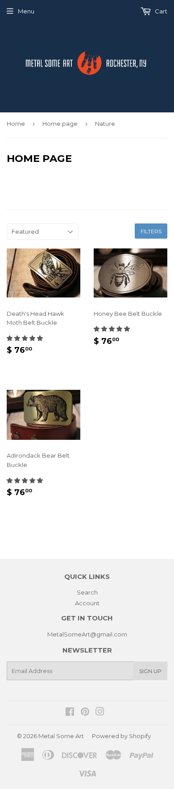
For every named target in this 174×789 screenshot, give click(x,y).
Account (87, 603)
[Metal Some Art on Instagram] (99, 712)
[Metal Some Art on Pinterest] (85, 712)
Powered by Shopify (121, 735)
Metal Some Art (61, 735)
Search (87, 592)
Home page (60, 123)
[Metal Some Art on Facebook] (70, 712)
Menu (26, 11)
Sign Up (150, 671)
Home (16, 123)
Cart (160, 11)
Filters (151, 231)
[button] (25, 338)
